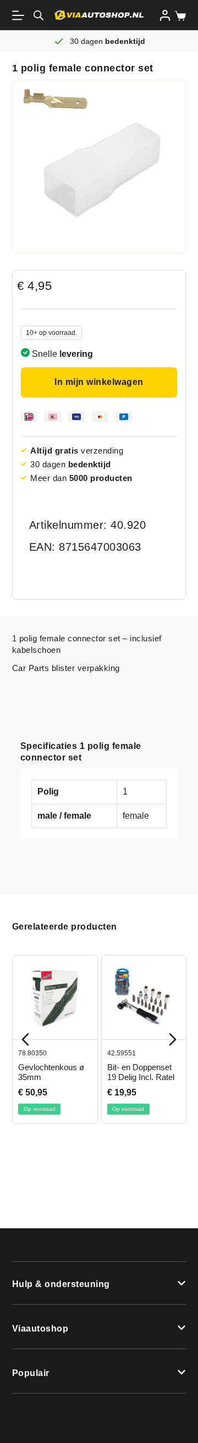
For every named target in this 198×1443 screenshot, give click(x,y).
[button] (99, 1283)
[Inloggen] (165, 15)
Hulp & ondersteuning (61, 1284)
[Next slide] (173, 1039)
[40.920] (99, 167)
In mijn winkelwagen (99, 382)
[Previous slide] (25, 1039)
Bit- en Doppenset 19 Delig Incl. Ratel (140, 1072)
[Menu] (20, 15)
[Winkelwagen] (178, 15)
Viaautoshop (40, 1328)
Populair (31, 1373)
